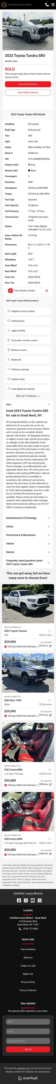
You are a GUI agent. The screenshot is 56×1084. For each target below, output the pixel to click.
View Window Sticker (24, 290)
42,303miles (45, 773)
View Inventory (28, 949)
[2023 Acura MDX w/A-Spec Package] (28, 742)
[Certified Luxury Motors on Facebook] (17, 900)
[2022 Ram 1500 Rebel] (28, 673)
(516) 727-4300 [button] (30, 928)
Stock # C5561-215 (12, 766)
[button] (47, 5)
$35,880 (10, 780)
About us (28, 957)
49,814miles (45, 635)
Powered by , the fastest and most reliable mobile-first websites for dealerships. (28, 1070)
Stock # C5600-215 (12, 835)
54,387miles (45, 843)
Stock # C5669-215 (12, 627)
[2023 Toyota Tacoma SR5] (28, 603)
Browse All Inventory (28, 84)
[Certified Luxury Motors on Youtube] (31, 900)
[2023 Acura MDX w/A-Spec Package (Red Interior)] (28, 811)
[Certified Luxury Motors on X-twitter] (24, 900)
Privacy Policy (28, 982)
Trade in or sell (28, 965)
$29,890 (10, 711)
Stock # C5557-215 (12, 697)
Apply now (28, 974)
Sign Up (28, 1049)
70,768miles (45, 704)
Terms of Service (28, 990)
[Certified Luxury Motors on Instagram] (38, 900)
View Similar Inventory (28, 92)
